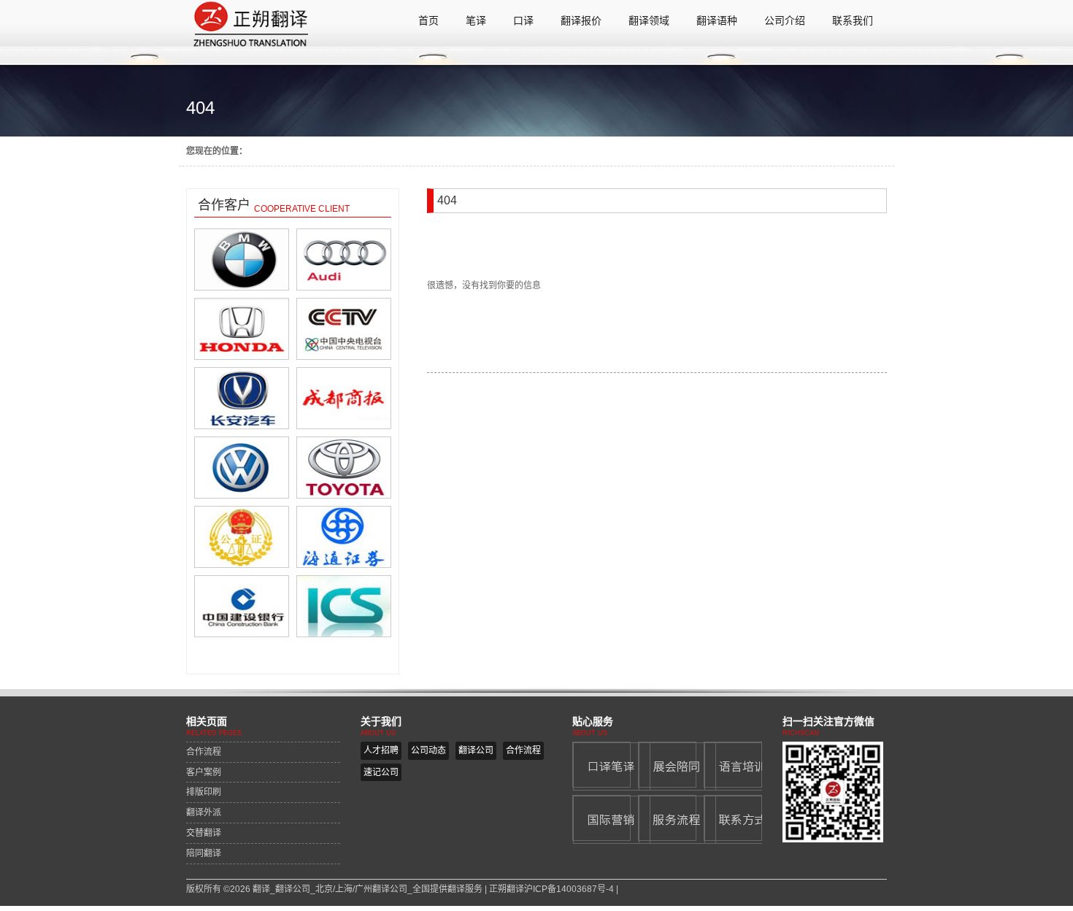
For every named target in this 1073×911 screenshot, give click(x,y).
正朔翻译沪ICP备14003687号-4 (551, 889)
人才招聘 (381, 750)
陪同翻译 (203, 853)
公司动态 (428, 750)
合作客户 (224, 205)
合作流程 (203, 752)
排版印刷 (203, 792)
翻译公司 (475, 750)
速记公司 (381, 772)
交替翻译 (203, 833)
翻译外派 (203, 812)
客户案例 (203, 772)
